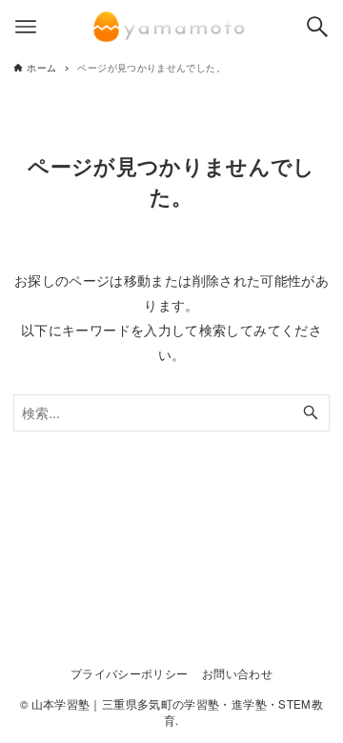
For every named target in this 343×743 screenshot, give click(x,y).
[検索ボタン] (317, 27)
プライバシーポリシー (130, 673)
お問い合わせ (237, 673)
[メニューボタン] (26, 27)
